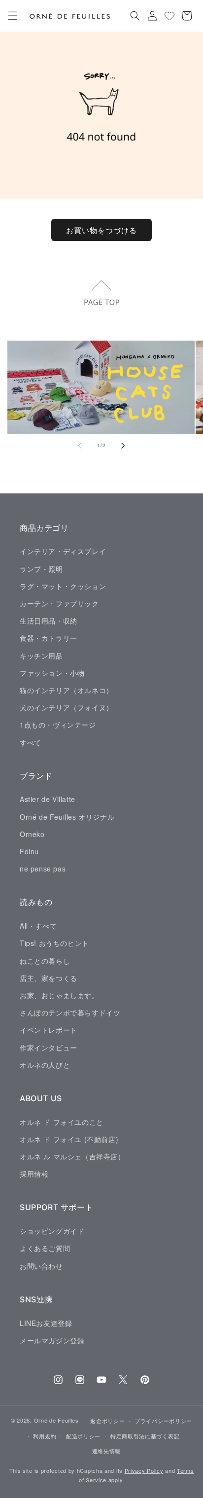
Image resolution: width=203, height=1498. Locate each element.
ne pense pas (43, 868)
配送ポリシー (83, 1436)
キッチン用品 (41, 656)
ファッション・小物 (52, 673)
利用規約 (44, 1436)
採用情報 (34, 1174)
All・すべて (38, 926)
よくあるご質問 (45, 1248)
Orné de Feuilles (56, 1420)
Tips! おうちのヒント (54, 943)
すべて (30, 742)
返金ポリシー (107, 1421)
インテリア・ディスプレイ (63, 551)
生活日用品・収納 (48, 621)
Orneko (32, 834)
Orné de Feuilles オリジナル (67, 817)
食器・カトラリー (48, 638)
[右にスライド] (123, 445)
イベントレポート (48, 1030)
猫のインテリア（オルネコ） (66, 690)
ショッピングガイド (52, 1231)
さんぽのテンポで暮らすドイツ (70, 1012)
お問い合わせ (41, 1266)
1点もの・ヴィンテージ (58, 725)
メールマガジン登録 (52, 1340)
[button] (12, 16)
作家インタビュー (48, 1047)
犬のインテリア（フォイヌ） (66, 707)
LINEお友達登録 (46, 1323)
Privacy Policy (144, 1470)
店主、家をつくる (48, 978)
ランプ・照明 (41, 569)
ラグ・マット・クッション (63, 586)
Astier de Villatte (47, 799)
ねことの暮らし (45, 961)
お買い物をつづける (101, 230)
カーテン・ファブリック (59, 603)
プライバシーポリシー (163, 1421)
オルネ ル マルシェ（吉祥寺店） (72, 1156)
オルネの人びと (45, 1065)
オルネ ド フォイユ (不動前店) (69, 1139)
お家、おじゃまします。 (59, 995)
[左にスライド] (80, 445)
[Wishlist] (169, 16)
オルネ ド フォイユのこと (61, 1122)
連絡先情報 (106, 1451)
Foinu (29, 851)
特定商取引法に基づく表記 (144, 1436)
